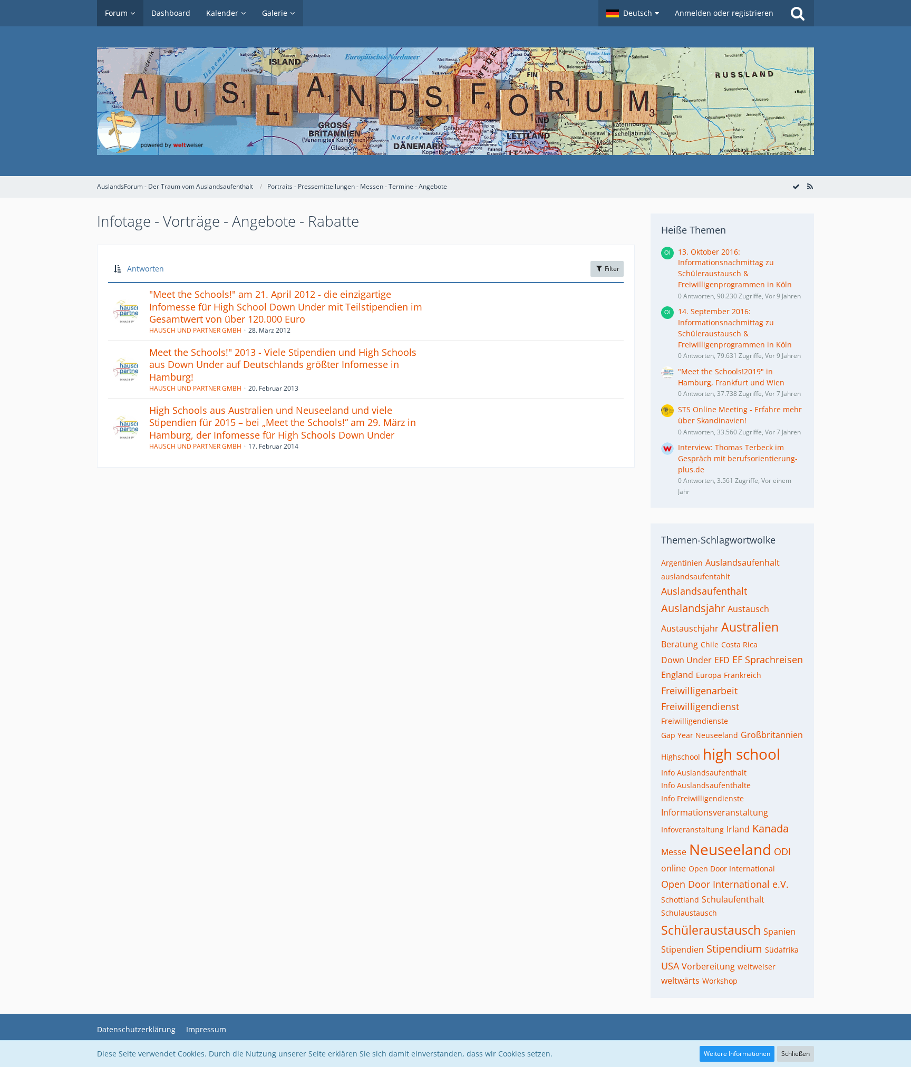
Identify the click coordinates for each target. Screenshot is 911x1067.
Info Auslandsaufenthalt (704, 773)
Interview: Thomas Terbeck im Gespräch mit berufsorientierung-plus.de (738, 458)
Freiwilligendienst (700, 706)
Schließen (795, 1053)
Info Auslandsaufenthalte (706, 785)
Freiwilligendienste (694, 721)
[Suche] (797, 13)
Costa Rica (739, 644)
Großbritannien (772, 735)
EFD (722, 660)
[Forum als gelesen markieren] (796, 186)
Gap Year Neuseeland (699, 735)
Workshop (720, 981)
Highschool (680, 757)
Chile (710, 644)
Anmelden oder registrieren (724, 13)
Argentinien (682, 563)
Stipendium (734, 949)
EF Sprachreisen (767, 659)
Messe (673, 852)
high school (741, 754)
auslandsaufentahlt (695, 576)
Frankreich (742, 675)
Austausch (748, 609)
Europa (708, 675)
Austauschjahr (690, 628)
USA (670, 965)
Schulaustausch (689, 913)
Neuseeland (730, 849)
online (673, 868)
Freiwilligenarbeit (699, 690)
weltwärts (680, 980)
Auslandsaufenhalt (742, 562)
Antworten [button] (145, 269)
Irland (738, 829)
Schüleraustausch (711, 930)
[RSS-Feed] (810, 186)
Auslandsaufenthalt (704, 591)
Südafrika (782, 950)
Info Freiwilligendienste (702, 798)
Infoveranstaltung (692, 829)
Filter (611, 268)
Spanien (779, 931)
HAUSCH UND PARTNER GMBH (195, 330)
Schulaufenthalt (733, 899)
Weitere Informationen (737, 1053)
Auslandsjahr (693, 608)
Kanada (770, 828)
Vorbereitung (708, 966)
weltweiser (757, 967)
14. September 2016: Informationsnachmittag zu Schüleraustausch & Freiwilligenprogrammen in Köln (735, 327)
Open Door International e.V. (725, 884)
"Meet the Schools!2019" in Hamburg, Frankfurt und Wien (731, 376)
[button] (632, 13)
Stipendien (682, 949)
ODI (782, 851)
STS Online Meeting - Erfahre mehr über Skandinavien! (740, 414)
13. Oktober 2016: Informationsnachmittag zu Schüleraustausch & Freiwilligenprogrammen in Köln (735, 268)
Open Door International (732, 869)
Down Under (686, 660)
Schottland (680, 900)
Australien (750, 626)
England (677, 675)
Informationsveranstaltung (714, 812)
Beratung (679, 644)
